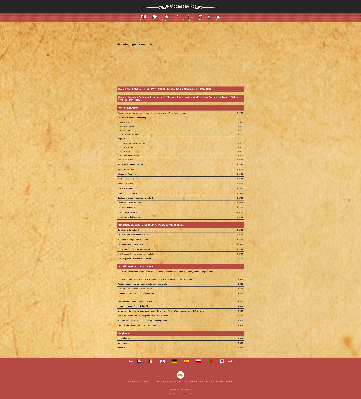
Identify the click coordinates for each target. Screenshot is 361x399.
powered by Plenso (188, 393)
